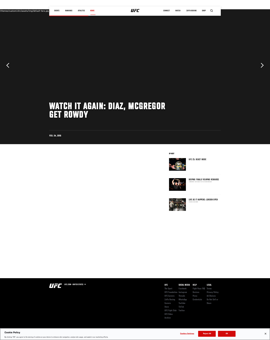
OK (227, 334)
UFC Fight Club (170, 310)
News (92, 11)
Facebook (183, 288)
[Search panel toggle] (212, 10)
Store (167, 307)
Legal (209, 285)
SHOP (204, 11)
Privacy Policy (213, 292)
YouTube (182, 303)
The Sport (168, 288)
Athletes (81, 11)
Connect (166, 11)
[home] (135, 10)
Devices (196, 292)
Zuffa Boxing (191, 11)
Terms (209, 288)
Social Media (184, 285)
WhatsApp (183, 299)
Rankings (68, 11)
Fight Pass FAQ (199, 288)
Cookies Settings (187, 334)
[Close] (265, 334)
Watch (177, 11)
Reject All (207, 334)
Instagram (183, 292)
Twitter (182, 310)
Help (195, 285)
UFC (166, 285)
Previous (8, 65)
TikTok (181, 307)
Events (56, 11)
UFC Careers (170, 296)
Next (261, 65)
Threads (182, 296)
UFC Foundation (171, 292)
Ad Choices (211, 296)
